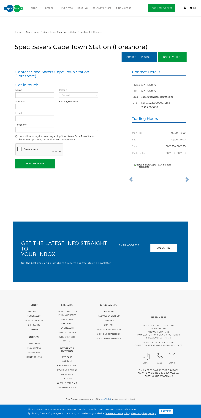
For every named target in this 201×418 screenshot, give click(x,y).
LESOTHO (149, 376)
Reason (63, 90)
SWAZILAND (166, 376)
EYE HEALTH (67, 328)
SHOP (34, 8)
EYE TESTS (67, 8)
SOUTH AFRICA (146, 373)
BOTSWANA (172, 373)
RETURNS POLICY (67, 387)
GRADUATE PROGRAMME (109, 329)
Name (19, 90)
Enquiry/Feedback (69, 101)
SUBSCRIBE (164, 247)
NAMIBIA (160, 373)
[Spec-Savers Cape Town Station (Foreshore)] (158, 179)
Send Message (35, 163)
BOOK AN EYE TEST (162, 8)
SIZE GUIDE (34, 352)
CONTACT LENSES (101, 8)
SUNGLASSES (34, 316)
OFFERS (49, 8)
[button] (138, 179)
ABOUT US (108, 311)
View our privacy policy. (143, 413)
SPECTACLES (34, 311)
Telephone (21, 124)
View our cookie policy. (118, 413)
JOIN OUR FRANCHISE (108, 334)
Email (18, 113)
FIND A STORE (123, 8)
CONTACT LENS (34, 357)
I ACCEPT (166, 411)
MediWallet (106, 399)
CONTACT (109, 325)
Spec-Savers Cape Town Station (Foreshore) (81, 46)
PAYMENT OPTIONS (67, 370)
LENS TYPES (34, 343)
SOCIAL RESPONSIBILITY (108, 338)
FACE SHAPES (34, 348)
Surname (20, 101)
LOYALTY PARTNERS (67, 383)
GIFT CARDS (34, 325)
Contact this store (139, 57)
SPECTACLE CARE (67, 332)
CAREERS (109, 320)
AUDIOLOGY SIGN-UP (109, 316)
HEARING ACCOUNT (67, 365)
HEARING (82, 8)
